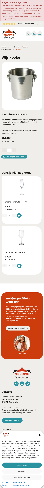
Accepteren (22, 465)
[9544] (19, 215)
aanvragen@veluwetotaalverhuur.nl (20, 410)
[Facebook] (16, 383)
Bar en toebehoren (29, 130)
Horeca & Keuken (15, 47)
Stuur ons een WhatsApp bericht (16, 412)
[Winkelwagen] (34, 34)
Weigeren (22, 471)
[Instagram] (27, 383)
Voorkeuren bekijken (22, 477)
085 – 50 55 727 (11, 407)
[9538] (19, 266)
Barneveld (13, 402)
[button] (40, 435)
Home (3, 47)
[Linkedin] (22, 383)
